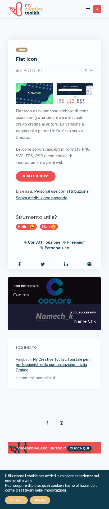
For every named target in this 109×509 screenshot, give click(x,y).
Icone (22, 50)
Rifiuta (40, 500)
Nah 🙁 (49, 226)
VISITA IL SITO (35, 176)
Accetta (16, 500)
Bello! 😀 (26, 226)
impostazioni (55, 490)
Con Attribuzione (44, 242)
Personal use (57, 248)
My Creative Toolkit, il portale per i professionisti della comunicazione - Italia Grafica (53, 364)
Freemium (76, 242)
